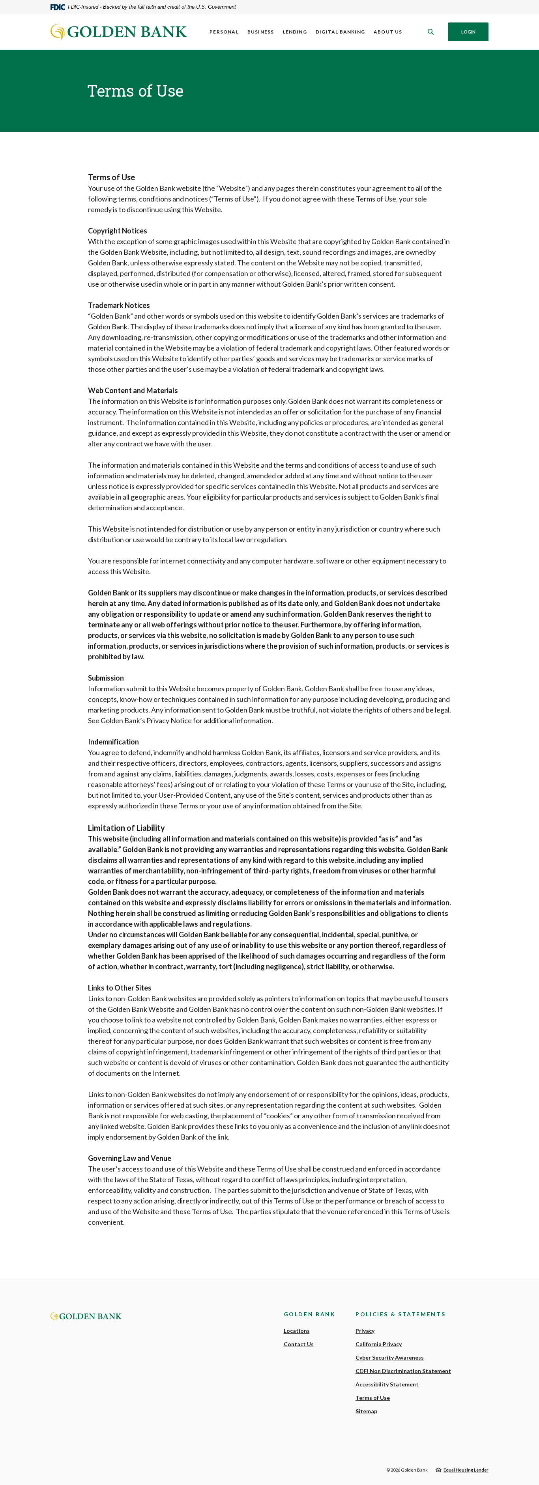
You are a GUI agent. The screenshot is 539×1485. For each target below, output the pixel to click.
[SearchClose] (430, 31)
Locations (297, 1330)
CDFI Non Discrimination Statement (403, 1370)
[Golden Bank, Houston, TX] (119, 32)
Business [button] (260, 32)
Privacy (365, 1330)
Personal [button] (224, 32)
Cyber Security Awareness (390, 1357)
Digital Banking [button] (340, 32)
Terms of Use (373, 1397)
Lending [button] (295, 32)
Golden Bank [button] (310, 1314)
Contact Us (299, 1344)
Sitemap (366, 1411)
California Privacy (379, 1344)
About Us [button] (388, 32)
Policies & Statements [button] (400, 1314)
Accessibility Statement (387, 1384)
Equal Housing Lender (466, 1469)
